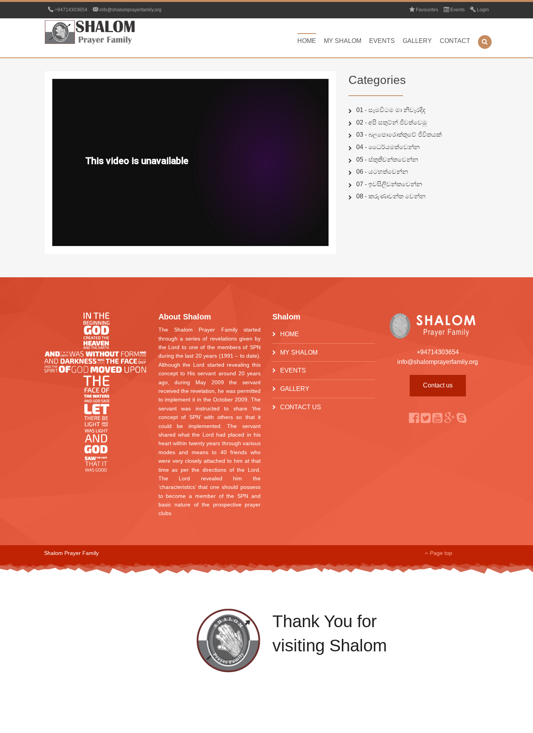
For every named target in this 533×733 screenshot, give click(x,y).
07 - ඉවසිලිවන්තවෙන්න (389, 184)
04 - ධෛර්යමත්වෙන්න (388, 147)
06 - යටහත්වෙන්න (382, 171)
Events (382, 40)
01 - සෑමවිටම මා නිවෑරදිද (390, 110)
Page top (441, 553)
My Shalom (342, 40)
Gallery (417, 40)
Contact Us (300, 407)
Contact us (438, 385)
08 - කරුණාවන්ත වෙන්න (391, 196)
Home (306, 40)
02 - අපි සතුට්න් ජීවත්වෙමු (391, 122)
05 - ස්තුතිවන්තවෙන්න (387, 159)
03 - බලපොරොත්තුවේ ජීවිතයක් (399, 134)
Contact (455, 40)
